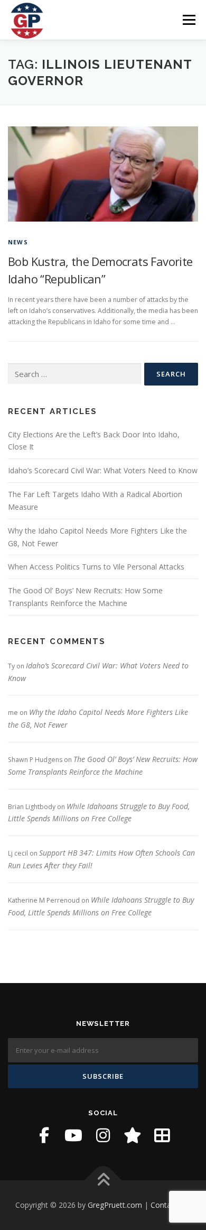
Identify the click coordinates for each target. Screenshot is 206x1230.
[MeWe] (162, 1135)
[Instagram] (103, 1135)
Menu (188, 19)
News (18, 242)
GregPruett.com (115, 1205)
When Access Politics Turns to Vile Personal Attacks (96, 567)
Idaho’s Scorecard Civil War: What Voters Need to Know (103, 470)
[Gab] (133, 1135)
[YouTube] (73, 1135)
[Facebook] (44, 1135)
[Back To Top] (103, 1180)
